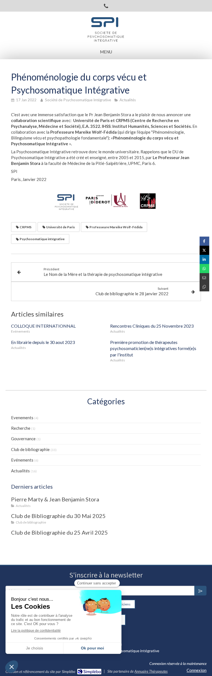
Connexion (196, 670)
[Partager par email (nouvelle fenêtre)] (204, 277)
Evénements (22, 459)
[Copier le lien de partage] (204, 286)
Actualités (20, 470)
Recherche (20, 428)
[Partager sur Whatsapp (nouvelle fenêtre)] (204, 268)
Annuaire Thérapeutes (151, 671)
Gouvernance (23, 438)
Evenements (22, 417)
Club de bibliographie (30, 449)
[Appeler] (106, 6)
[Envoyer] (200, 590)
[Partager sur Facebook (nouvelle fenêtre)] (204, 241)
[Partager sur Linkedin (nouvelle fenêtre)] (204, 259)
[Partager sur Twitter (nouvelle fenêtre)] (204, 250)
